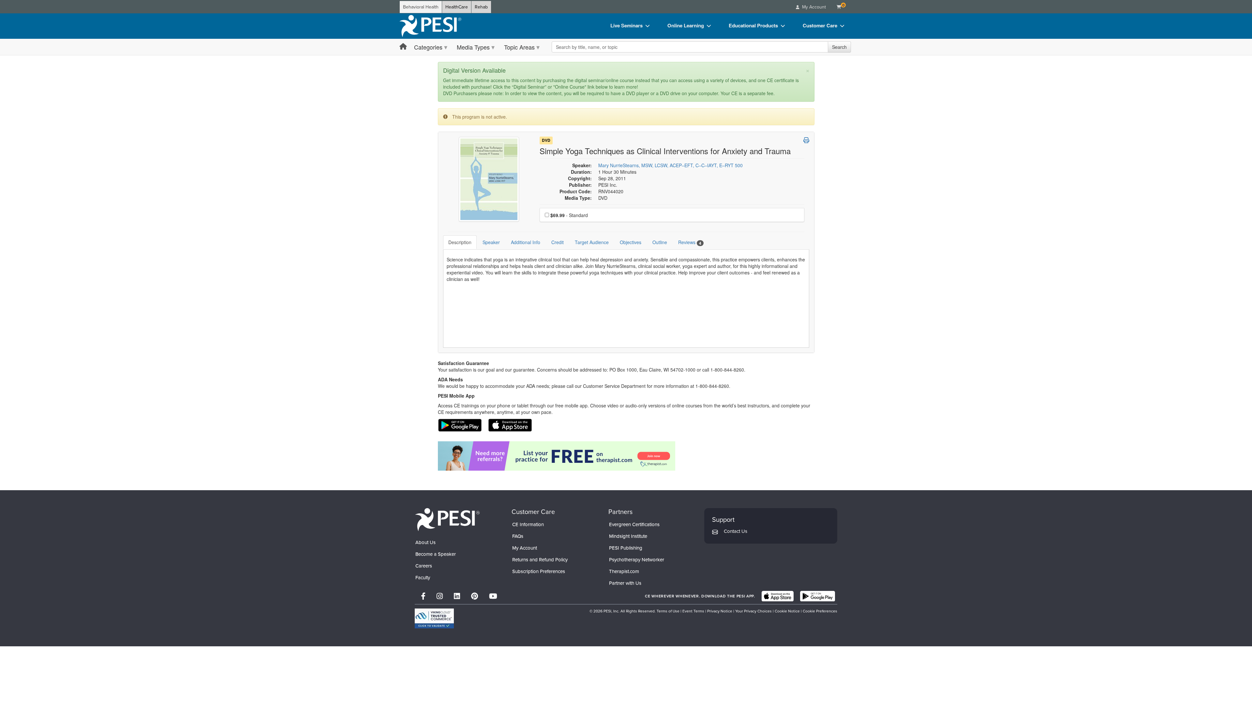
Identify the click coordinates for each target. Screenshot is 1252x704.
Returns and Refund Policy (540, 559)
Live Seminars (626, 25)
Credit (557, 242)
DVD (546, 140)
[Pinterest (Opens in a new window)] (475, 596)
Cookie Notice (787, 611)
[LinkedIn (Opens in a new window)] (457, 596)
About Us (425, 542)
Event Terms (693, 611)
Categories (428, 47)
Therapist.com (624, 571)
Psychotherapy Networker (636, 559)
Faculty (422, 577)
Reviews (689, 242)
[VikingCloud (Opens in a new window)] (434, 618)
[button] (806, 140)
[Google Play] (817, 596)
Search (839, 47)
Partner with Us (625, 583)
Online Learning (685, 25)
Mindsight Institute (628, 536)
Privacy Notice (719, 611)
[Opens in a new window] (626, 456)
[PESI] (447, 519)
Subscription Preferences (538, 571)
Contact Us (735, 531)
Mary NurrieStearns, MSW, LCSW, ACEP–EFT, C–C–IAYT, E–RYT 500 (670, 165)
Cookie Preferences (820, 611)
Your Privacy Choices (753, 611)
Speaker (491, 242)
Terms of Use (668, 611)
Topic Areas (519, 47)
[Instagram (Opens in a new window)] (439, 596)
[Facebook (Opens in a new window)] (423, 596)
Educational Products (753, 25)
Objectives (630, 242)
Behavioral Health (421, 7)
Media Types (473, 47)
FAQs (517, 536)
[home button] (403, 47)
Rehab (481, 7)
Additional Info (525, 242)
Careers (423, 565)
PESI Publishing (625, 547)
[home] (430, 26)
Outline (659, 242)
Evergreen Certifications (634, 524)
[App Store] (778, 596)
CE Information (528, 524)
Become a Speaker (435, 554)
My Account (524, 547)
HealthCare (456, 7)
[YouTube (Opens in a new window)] (493, 596)
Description (459, 242)
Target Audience (592, 242)
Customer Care (820, 25)
